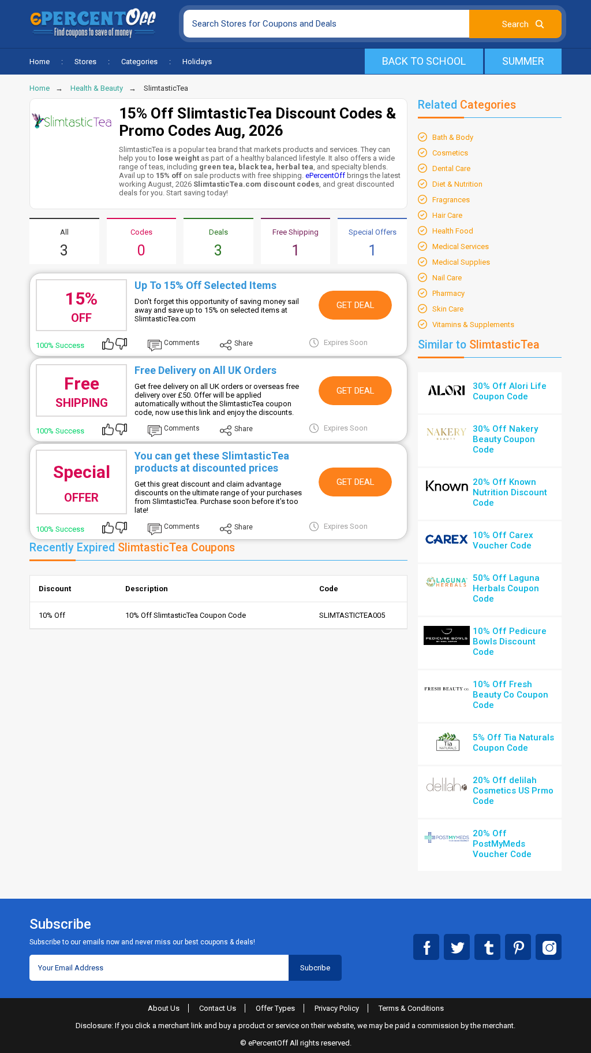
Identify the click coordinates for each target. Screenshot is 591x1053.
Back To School (424, 61)
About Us (163, 1008)
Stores (85, 61)
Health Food (452, 231)
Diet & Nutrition (457, 184)
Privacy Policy (337, 1008)
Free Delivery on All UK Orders (205, 370)
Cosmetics (450, 153)
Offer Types (275, 1008)
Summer (523, 61)
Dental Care (451, 168)
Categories (139, 61)
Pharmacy (448, 293)
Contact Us (217, 1008)
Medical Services (460, 246)
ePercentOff (325, 175)
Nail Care (447, 277)
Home (39, 61)
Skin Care (447, 309)
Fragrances (451, 199)
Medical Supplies (461, 262)
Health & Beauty (96, 88)
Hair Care (447, 215)
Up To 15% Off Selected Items (205, 285)
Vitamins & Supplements (473, 324)
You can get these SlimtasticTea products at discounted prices (211, 462)
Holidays (197, 61)
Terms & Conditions (411, 1008)
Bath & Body (452, 137)
